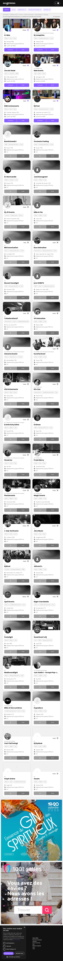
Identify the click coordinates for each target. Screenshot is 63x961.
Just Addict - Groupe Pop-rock (47, 672)
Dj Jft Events (9, 212)
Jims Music (38, 531)
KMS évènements (11, 106)
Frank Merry (39, 460)
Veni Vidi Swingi (11, 743)
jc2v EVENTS (39, 283)
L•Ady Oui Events (11, 531)
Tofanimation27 (11, 318)
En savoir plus (16, 939)
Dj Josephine (39, 35)
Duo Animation (40, 247)
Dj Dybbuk (38, 743)
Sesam (37, 779)
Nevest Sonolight (11, 283)
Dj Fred (37, 106)
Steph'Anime (9, 779)
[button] (14, 957)
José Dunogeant (41, 177)
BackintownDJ (10, 141)
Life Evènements (11, 389)
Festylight (8, 637)
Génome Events (10, 354)
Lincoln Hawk (9, 70)
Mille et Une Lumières (13, 708)
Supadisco (38, 708)
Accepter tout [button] (8, 953)
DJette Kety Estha (11, 424)
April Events (9, 602)
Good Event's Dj (40, 637)
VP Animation (39, 318)
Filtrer (7, 9)
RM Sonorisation (11, 247)
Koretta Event (39, 354)
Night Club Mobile (41, 602)
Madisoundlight (11, 672)
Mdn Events (38, 70)
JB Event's (38, 566)
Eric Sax (37, 389)
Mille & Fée (38, 212)
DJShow (37, 424)
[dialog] (14, 942)
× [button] (24, 927)
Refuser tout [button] (19, 953)
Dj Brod (7, 566)
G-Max (7, 35)
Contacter (10, 50)
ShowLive (8, 460)
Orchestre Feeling (41, 141)
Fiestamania (9, 495)
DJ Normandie (10, 177)
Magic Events (39, 495)
